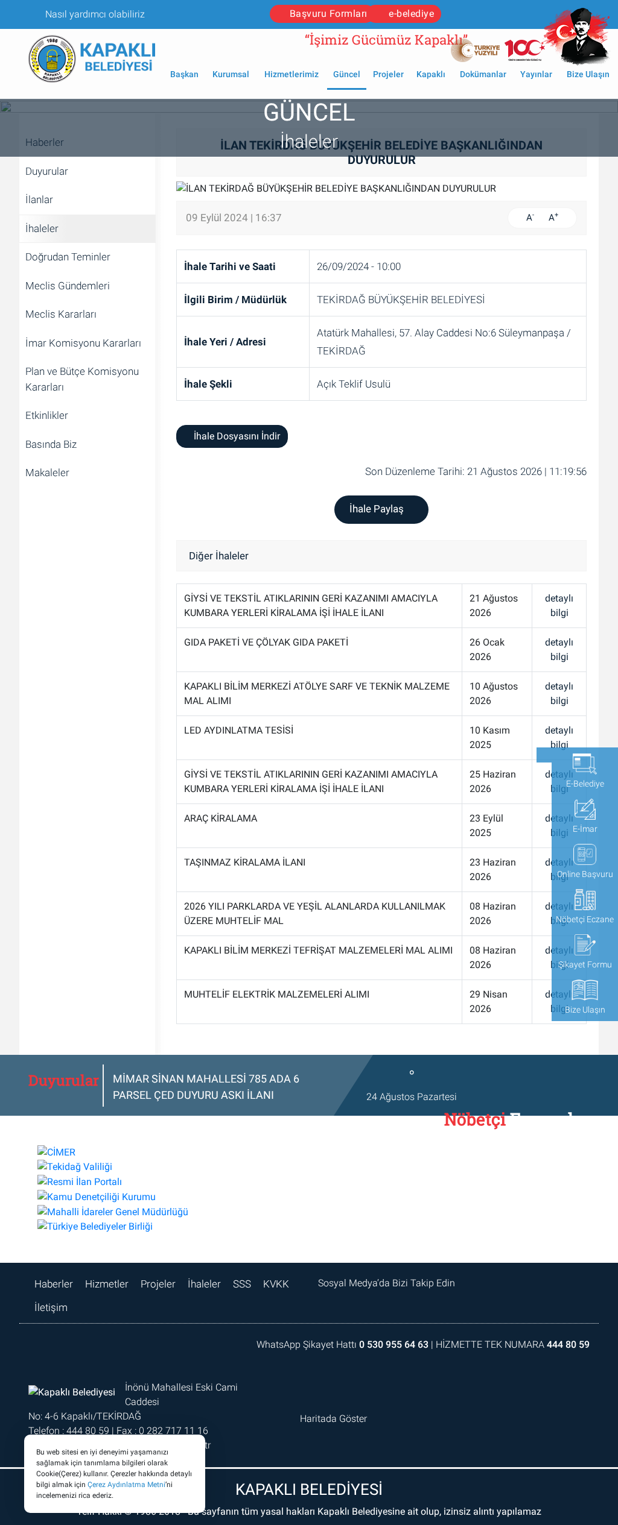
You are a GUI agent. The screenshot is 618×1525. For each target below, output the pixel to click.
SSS (242, 1284)
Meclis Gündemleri (67, 286)
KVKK (276, 1284)
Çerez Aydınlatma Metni (126, 1484)
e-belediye (410, 13)
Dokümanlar (483, 74)
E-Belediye (585, 783)
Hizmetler (107, 1284)
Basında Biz (51, 444)
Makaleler (47, 473)
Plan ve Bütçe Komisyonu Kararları (82, 379)
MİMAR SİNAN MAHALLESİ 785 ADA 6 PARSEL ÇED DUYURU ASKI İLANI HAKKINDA (206, 1095)
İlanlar (39, 199)
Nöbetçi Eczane (585, 919)
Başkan (184, 74)
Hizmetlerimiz (291, 74)
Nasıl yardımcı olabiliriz (94, 14)
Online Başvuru (585, 874)
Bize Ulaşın (588, 74)
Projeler (388, 74)
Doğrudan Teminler (67, 257)
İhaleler (42, 228)
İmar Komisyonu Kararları (83, 343)
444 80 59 (568, 1344)
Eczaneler (509, 1125)
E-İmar (585, 829)
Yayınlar (536, 74)
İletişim (51, 1307)
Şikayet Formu (585, 964)
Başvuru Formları (329, 13)
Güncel (346, 74)
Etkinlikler (46, 415)
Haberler (53, 1284)
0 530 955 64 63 (393, 1344)
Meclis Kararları (61, 314)
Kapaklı (430, 74)
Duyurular (46, 171)
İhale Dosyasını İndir (235, 436)
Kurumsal (230, 74)
